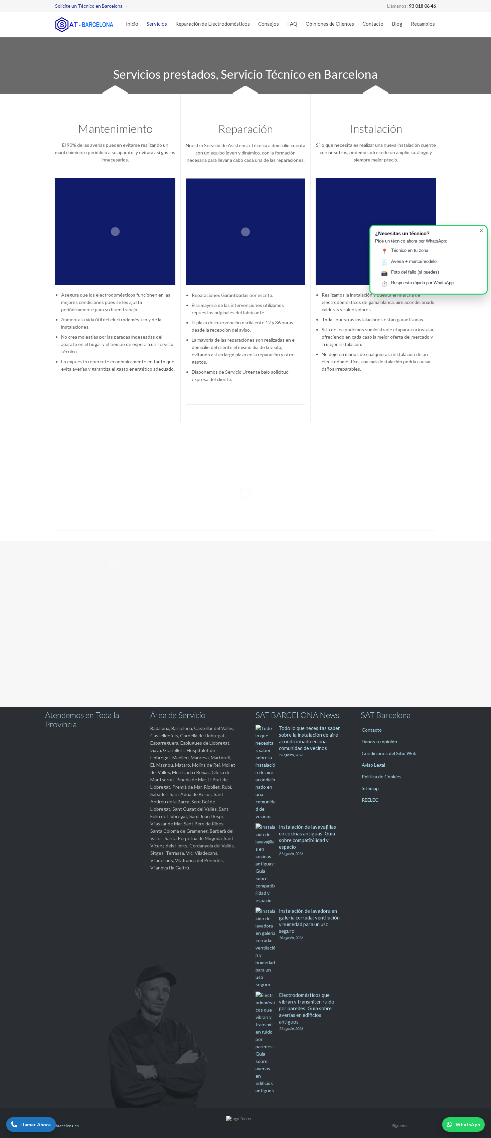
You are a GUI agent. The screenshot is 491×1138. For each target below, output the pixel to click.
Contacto (372, 730)
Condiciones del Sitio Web (389, 753)
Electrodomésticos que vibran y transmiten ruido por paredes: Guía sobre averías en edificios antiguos (306, 1008)
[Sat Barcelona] (85, 24)
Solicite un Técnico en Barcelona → (91, 6)
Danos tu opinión (379, 741)
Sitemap (370, 788)
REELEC (370, 800)
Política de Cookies (381, 776)
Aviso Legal (373, 765)
